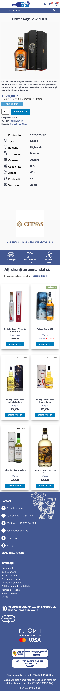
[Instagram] (3, 545)
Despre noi (7, 568)
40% (33, 172)
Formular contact (16, 508)
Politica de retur (9, 593)
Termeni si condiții (11, 582)
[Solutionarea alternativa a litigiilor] (30, 653)
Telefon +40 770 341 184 (20, 515)
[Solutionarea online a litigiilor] (30, 663)
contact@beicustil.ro (17, 530)
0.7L (32, 165)
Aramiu (34, 159)
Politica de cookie (10, 589)
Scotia (34, 140)
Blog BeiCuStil (8, 571)
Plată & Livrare (9, 575)
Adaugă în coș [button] (15, 345)
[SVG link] (21, 4)
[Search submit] (55, 10)
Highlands (36, 147)
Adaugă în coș (20, 112)
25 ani (34, 184)
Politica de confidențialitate (15, 586)
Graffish (36, 688)
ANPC (4, 597)
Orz (32, 178)
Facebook (12, 538)
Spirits (13, 121)
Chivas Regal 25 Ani (18, 124)
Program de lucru (10, 579)
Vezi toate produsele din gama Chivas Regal (30, 241)
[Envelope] (3, 530)
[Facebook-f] (3, 538)
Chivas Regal (38, 134)
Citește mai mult (15, 415)
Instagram (12, 545)
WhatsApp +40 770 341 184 (21, 523)
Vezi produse (39, 276)
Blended (35, 153)
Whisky (20, 121)
